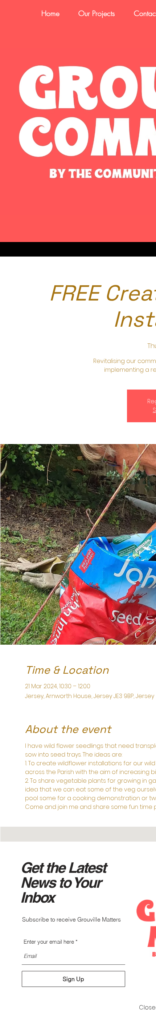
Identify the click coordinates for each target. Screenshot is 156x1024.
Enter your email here (49, 941)
